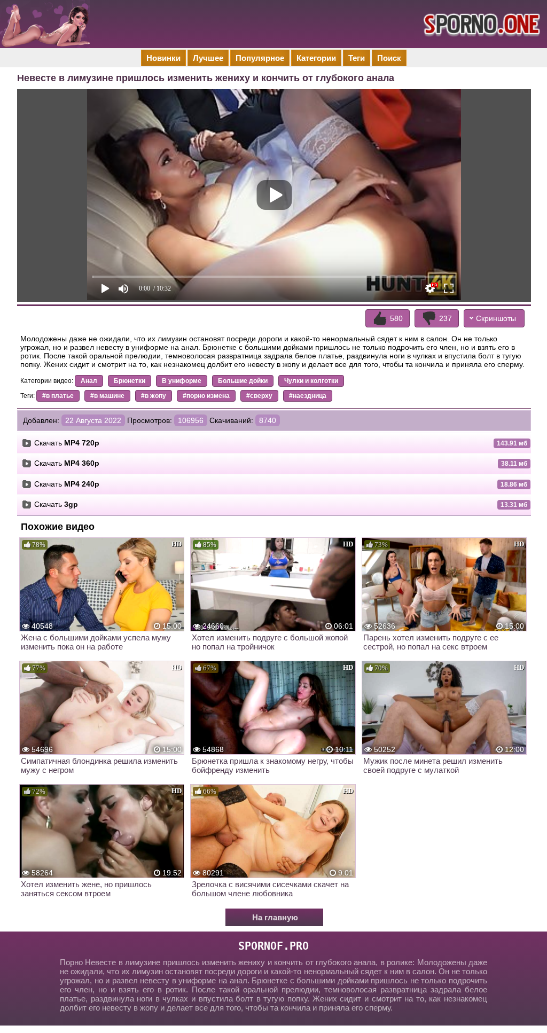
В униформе (181, 381)
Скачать (66, 443)
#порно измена (206, 396)
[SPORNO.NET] (480, 24)
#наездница (307, 396)
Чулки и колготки (311, 381)
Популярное (260, 57)
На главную (275, 917)
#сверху (259, 396)
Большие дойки (243, 381)
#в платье (58, 396)
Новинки (163, 57)
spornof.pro (273, 946)
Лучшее (208, 57)
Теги (356, 57)
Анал (89, 381)
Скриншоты (496, 318)
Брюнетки (129, 381)
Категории (316, 57)
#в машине (107, 396)
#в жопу (153, 396)
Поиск (389, 57)
